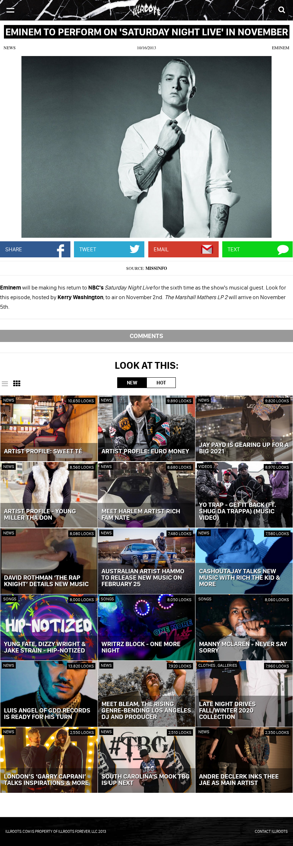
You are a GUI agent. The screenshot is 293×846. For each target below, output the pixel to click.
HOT (161, 382)
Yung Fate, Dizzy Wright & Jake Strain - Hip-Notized (45, 647)
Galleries (227, 665)
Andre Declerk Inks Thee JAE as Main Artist (239, 780)
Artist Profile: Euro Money (145, 451)
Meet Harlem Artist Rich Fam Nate (140, 515)
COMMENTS (146, 336)
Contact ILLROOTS (271, 831)
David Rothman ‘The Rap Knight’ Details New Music (46, 581)
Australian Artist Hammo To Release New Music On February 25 (142, 578)
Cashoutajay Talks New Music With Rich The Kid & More (239, 578)
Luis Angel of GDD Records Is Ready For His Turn (47, 714)
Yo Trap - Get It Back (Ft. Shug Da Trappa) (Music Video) (237, 512)
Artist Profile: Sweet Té (43, 451)
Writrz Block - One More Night (140, 647)
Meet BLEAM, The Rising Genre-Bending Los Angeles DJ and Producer (146, 711)
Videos (205, 466)
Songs (9, 598)
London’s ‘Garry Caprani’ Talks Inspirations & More (46, 780)
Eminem (280, 47)
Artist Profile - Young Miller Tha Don (40, 515)
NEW (132, 382)
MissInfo (156, 268)
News (10, 47)
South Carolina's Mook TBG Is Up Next (145, 780)
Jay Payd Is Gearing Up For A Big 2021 (244, 448)
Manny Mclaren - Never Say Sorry (243, 647)
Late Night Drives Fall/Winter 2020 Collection (227, 711)
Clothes (207, 665)
